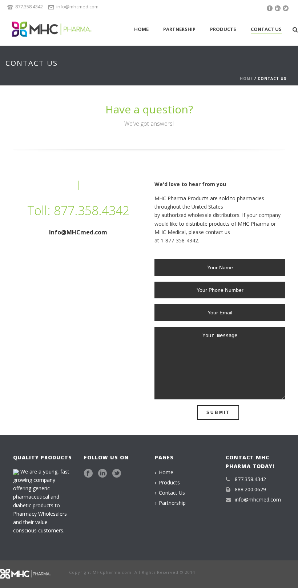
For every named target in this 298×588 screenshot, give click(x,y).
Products (223, 29)
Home (141, 29)
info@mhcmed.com (77, 6)
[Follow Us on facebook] (88, 473)
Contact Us (266, 29)
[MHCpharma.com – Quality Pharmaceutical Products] (27, 573)
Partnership (179, 29)
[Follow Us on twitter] (116, 473)
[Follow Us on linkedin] (102, 473)
